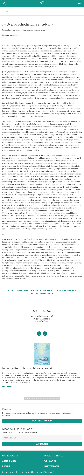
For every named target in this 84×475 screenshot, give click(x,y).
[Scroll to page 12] (50, 398)
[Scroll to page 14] (54, 398)
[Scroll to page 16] (58, 398)
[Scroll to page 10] (45, 398)
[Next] (45, 333)
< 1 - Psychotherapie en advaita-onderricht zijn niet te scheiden (42, 290)
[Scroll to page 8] (41, 398)
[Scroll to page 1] (25, 398)
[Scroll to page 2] (28, 398)
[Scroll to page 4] (32, 398)
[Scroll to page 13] (52, 398)
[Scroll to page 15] (56, 398)
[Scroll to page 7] (39, 398)
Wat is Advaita (10, 456)
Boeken (6, 466)
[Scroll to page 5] (34, 398)
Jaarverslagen (52, 466)
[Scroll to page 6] (36, 398)
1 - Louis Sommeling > (42, 293)
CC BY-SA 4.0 (48, 472)
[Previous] (39, 333)
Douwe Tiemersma (53, 456)
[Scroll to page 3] (30, 398)
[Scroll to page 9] (43, 398)
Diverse (8, 11)
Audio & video (9, 461)
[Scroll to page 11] (47, 398)
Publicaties (50, 461)
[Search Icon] (4, 3)
